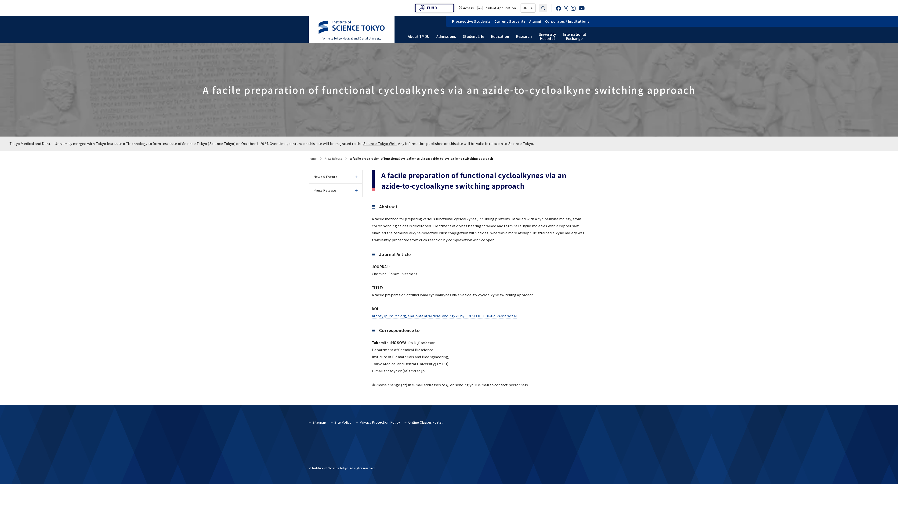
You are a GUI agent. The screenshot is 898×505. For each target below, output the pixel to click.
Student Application (500, 8)
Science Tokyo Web (380, 143)
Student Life (473, 36)
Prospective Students (471, 21)
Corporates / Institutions (567, 21)
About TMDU (418, 36)
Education (500, 36)
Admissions (446, 36)
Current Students (509, 21)
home (312, 158)
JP (525, 8)
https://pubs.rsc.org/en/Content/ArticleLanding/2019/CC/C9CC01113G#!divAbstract (443, 315)
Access (468, 8)
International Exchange (574, 36)
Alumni (535, 21)
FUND (432, 7)
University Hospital (547, 36)
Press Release (333, 158)
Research (524, 36)
